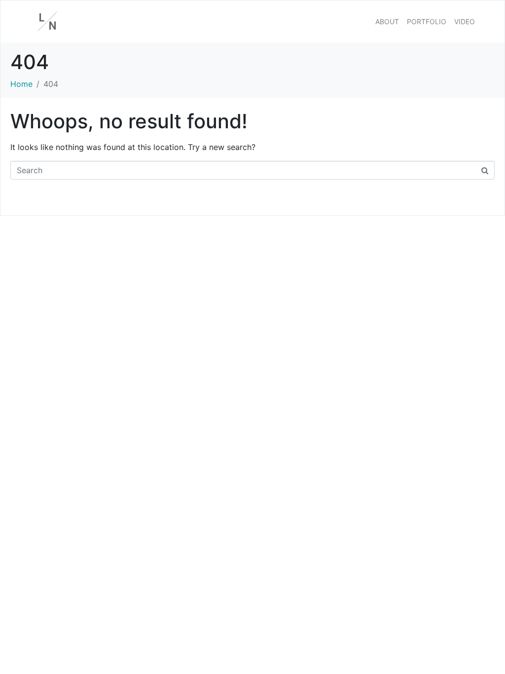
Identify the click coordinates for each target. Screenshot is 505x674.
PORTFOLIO (426, 21)
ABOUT (387, 21)
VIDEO (464, 21)
